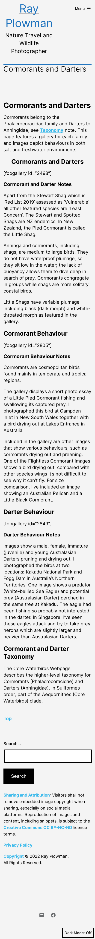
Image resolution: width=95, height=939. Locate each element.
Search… (12, 743)
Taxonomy (51, 130)
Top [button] (7, 718)
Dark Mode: (75, 932)
